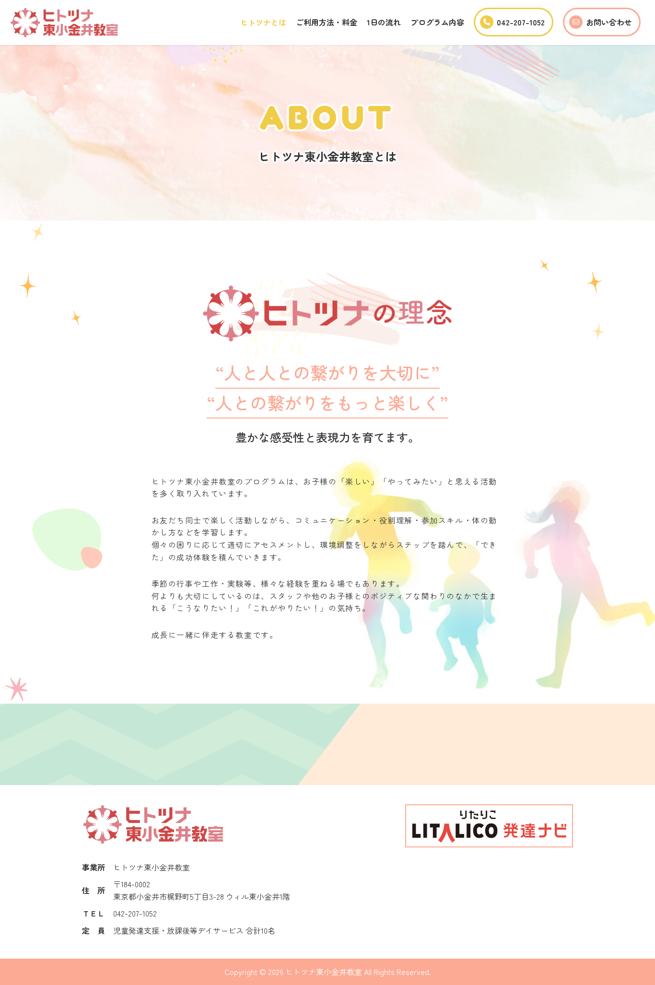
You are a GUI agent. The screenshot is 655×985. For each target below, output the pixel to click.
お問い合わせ (609, 22)
